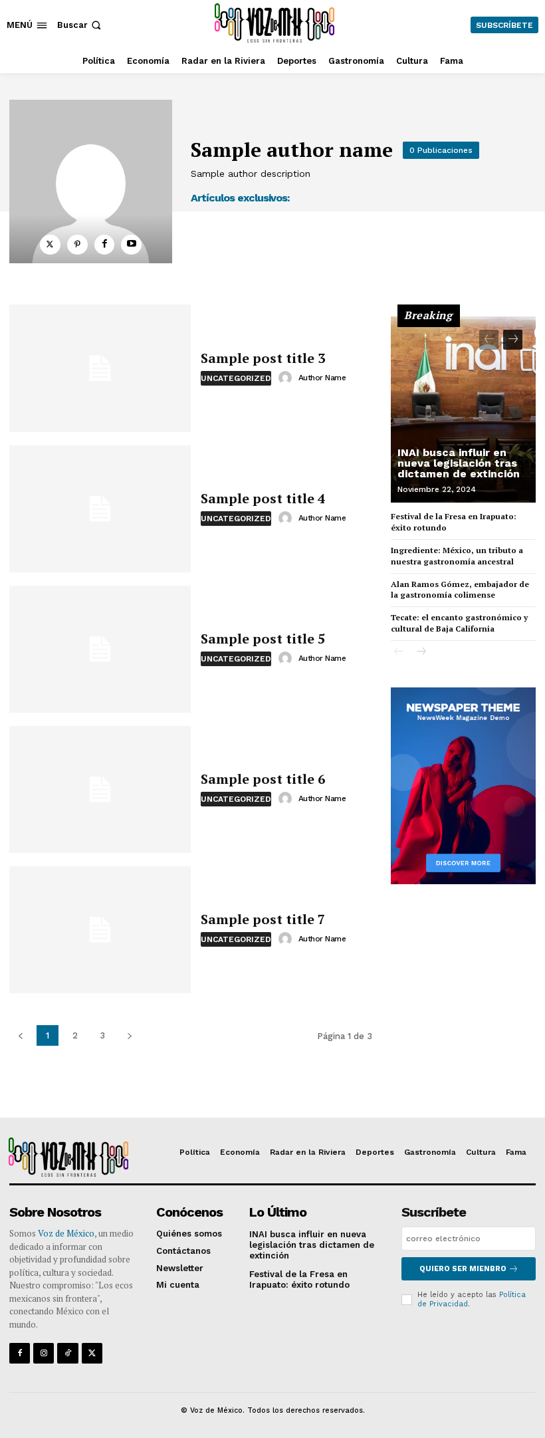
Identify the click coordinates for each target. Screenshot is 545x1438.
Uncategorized (236, 378)
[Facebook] (104, 245)
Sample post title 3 (263, 358)
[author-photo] (287, 377)
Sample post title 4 (263, 498)
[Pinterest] (77, 245)
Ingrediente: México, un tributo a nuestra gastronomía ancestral (457, 555)
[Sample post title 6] (100, 789)
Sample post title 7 (263, 919)
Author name (322, 377)
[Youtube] (131, 245)
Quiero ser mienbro (462, 1268)
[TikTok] (67, 1353)
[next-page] (512, 340)
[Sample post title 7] (100, 929)
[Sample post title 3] (100, 367)
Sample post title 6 (263, 779)
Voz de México (66, 1233)
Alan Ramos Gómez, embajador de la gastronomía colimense (460, 589)
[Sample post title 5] (100, 649)
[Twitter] (50, 245)
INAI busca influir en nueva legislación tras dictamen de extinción (458, 463)
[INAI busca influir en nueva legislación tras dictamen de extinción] (463, 409)
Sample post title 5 (263, 639)
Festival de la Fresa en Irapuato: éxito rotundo (299, 1279)
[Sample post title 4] (100, 508)
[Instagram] (43, 1353)
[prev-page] (488, 340)
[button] (80, 25)
